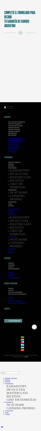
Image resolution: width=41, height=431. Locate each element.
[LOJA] (3, 421)
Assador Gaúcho (13, 127)
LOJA (2, 427)
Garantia (11, 263)
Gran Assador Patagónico (16, 122)
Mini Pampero (12, 133)
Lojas (10, 204)
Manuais (11, 267)
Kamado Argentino (14, 162)
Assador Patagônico (15, 124)
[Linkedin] (25, 314)
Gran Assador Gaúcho (15, 126)
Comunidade (12, 168)
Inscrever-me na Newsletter (17, 294)
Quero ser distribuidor (15, 292)
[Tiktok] (19, 314)
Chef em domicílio (18, 185)
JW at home (18, 192)
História (10, 288)
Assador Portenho (14, 129)
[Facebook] (31, 314)
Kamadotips (19, 170)
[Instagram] (6, 314)
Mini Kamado (12, 135)
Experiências (12, 190)
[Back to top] (34, 327)
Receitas (11, 166)
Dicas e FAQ (19, 173)
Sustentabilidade (14, 269)
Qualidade (11, 265)
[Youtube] (12, 314)
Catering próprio (17, 197)
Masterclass (20, 177)
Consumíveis (12, 202)
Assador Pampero (14, 131)
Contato (11, 206)
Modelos (11, 164)
